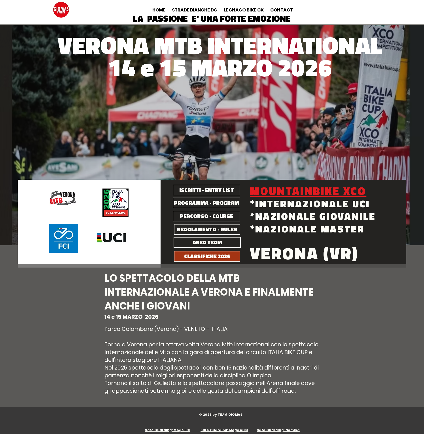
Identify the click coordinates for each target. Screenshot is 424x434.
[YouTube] (408, 8)
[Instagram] (402, 8)
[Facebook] (395, 8)
